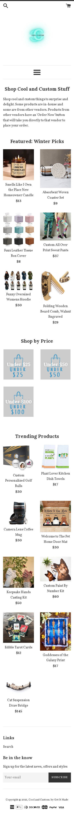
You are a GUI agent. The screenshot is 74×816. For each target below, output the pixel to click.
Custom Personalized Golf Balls (18, 480)
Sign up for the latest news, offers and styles (35, 766)
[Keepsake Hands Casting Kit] (18, 572)
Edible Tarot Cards (18, 647)
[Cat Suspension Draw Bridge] (18, 685)
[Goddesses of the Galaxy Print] (55, 631)
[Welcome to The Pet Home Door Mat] (55, 516)
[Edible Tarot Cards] (18, 627)
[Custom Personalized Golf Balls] (18, 457)
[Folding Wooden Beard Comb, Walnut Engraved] (55, 286)
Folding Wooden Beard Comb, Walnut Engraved (55, 311)
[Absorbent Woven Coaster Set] (55, 168)
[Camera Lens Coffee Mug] (18, 513)
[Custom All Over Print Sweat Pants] (55, 226)
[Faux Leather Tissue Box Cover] (18, 229)
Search (8, 747)
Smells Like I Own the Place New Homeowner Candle (19, 190)
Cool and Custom (39, 800)
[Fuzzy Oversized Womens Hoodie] (18, 280)
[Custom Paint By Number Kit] (55, 569)
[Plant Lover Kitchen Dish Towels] (55, 456)
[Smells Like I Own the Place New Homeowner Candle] (18, 164)
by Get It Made (59, 800)
